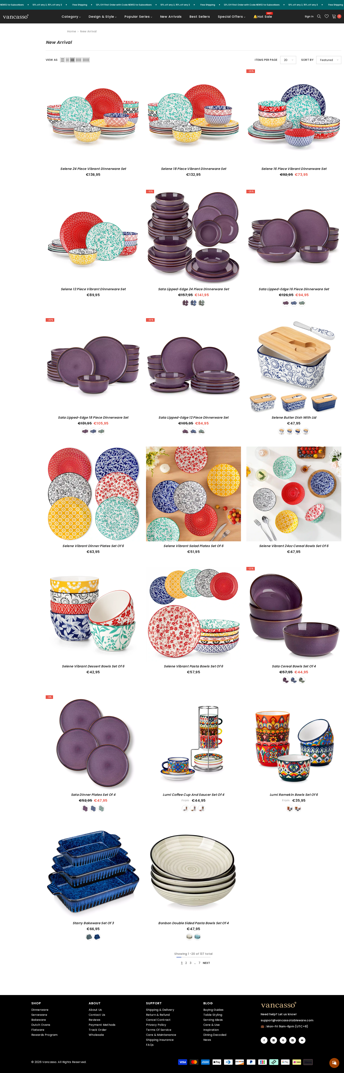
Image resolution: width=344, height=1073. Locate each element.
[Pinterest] (283, 1040)
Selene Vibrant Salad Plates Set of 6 (193, 546)
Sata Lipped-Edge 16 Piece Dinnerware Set (294, 289)
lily (289, 431)
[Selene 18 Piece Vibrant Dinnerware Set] (193, 116)
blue (193, 303)
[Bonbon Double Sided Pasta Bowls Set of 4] (193, 871)
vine (305, 431)
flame (297, 431)
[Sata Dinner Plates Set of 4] (93, 742)
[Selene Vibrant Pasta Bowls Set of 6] (193, 614)
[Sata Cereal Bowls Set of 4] (293, 614)
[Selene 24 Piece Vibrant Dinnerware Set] (93, 116)
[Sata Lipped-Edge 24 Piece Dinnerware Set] (193, 237)
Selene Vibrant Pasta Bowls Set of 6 (193, 666)
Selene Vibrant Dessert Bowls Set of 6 (93, 666)
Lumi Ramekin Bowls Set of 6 (294, 795)
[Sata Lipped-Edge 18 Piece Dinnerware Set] (93, 365)
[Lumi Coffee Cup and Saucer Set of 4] (193, 742)
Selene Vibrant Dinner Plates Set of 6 (93, 546)
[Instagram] (273, 1040)
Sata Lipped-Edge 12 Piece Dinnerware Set (193, 418)
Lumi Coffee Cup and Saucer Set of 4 (193, 795)
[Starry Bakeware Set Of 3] (93, 871)
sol (281, 431)
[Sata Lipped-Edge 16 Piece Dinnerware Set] (293, 237)
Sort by (307, 60)
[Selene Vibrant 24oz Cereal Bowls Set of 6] (293, 494)
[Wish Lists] (327, 16)
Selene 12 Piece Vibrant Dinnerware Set (93, 289)
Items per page (266, 60)
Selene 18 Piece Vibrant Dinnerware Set (193, 169)
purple (185, 303)
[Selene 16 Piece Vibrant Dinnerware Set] (293, 116)
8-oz (297, 808)
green (201, 303)
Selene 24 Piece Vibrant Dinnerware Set (93, 169)
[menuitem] (71, 18)
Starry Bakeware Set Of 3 (93, 923)
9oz (201, 808)
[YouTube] (302, 1040)
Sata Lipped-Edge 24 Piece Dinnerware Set (193, 289)
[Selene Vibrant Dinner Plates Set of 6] (93, 494)
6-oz (289, 808)
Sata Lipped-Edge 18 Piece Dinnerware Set (93, 418)
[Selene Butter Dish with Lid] (293, 365)
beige (189, 936)
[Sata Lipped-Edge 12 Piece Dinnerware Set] (193, 365)
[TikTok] (292, 1040)
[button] (62, 60)
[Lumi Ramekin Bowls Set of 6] (293, 742)
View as (52, 60)
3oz (185, 808)
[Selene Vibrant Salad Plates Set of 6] (193, 494)
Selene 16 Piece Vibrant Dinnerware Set (294, 169)
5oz (193, 808)
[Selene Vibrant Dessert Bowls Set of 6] (93, 614)
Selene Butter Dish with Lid (293, 418)
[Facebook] (264, 1040)
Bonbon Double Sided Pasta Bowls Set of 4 (193, 923)
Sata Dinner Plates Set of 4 (93, 795)
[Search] (319, 16)
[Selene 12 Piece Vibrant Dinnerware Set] (93, 237)
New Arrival (88, 31)
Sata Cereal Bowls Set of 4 (294, 666)
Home (71, 31)
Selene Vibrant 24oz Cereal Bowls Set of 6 (294, 546)
